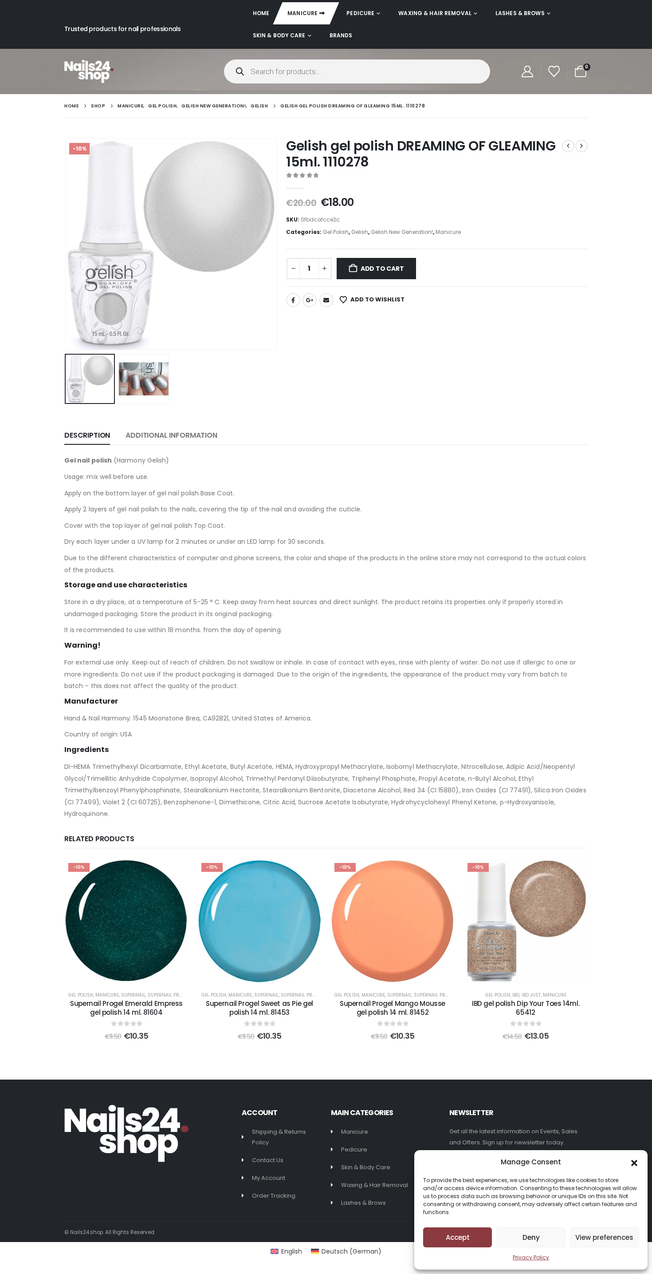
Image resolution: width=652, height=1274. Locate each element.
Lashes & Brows (520, 13)
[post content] (126, 921)
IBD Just (531, 995)
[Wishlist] (554, 71)
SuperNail (133, 995)
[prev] (568, 146)
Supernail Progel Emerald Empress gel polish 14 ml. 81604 (126, 1008)
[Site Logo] (89, 71)
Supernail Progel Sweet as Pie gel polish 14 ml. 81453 (259, 1008)
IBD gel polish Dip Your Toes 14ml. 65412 (525, 1008)
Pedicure (360, 13)
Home (261, 13)
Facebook (293, 300)
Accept (458, 1237)
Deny (531, 1237)
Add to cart (382, 268)
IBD (515, 995)
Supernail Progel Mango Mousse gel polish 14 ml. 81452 (392, 1008)
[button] (634, 1162)
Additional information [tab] (171, 435)
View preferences (604, 1237)
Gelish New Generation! (402, 232)
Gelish (359, 232)
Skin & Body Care (279, 35)
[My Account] (527, 71)
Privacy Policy (531, 1257)
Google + (309, 300)
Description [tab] (87, 435)
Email (326, 300)
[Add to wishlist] (174, 872)
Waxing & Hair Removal (434, 13)
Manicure (302, 13)
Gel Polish (336, 232)
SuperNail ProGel (169, 995)
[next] (581, 146)
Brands (341, 35)
